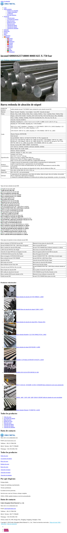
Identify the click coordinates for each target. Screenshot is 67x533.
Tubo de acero (11, 18)
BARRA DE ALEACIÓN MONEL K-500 (27, 372)
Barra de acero (11, 24)
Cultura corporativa (12, 12)
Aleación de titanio (12, 25)
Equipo (6, 32)
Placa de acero (11, 21)
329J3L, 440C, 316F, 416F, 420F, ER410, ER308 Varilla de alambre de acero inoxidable (39, 397)
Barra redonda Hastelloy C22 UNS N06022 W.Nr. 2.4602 (31, 334)
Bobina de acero (11, 22)
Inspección (6, 31)
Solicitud (6, 29)
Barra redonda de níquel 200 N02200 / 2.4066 (28, 347)
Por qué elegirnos (11, 15)
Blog (5, 34)
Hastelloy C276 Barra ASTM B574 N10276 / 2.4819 (30, 359)
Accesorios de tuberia (12, 19)
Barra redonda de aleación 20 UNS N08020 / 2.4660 (29, 296)
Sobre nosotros (8, 9)
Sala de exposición (12, 524)
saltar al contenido (5, 1)
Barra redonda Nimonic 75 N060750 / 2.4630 (28, 410)
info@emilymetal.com (10, 440)
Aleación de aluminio (12, 28)
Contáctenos (7, 35)
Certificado (10, 13)
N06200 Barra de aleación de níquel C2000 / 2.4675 (29, 309)
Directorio (3, 524)
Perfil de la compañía (12, 10)
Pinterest (6, 529)
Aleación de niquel (12, 27)
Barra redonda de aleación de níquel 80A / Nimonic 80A (30, 322)
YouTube (6, 531)
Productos (6, 16)
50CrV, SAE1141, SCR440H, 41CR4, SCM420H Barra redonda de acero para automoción (39, 385)
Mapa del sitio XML (55, 522)
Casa (5, 7)
